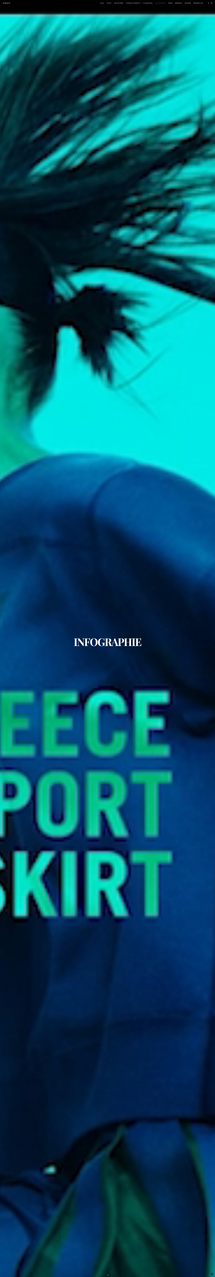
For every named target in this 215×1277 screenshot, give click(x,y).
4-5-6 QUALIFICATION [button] (160, 3)
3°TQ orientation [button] (148, 3)
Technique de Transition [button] (133, 3)
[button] (209, 3)
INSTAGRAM (188, 3)
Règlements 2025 (198, 3)
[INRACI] (6, 3)
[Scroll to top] (212, 1274)
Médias (170, 3)
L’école (102, 3)
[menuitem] (102, 3)
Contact (109, 3)
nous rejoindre (118, 3)
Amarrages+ (178, 3)
